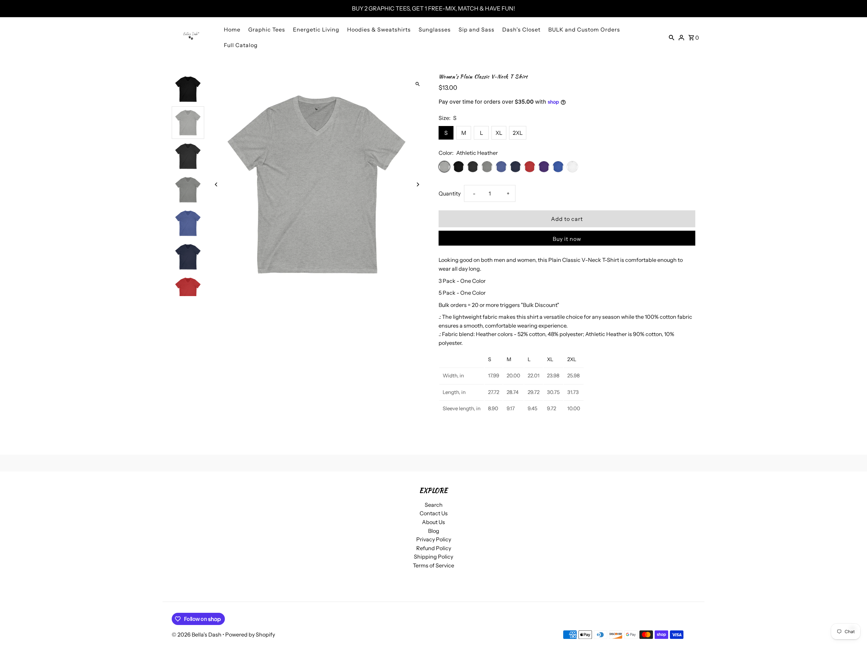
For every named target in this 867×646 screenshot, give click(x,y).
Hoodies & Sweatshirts (379, 29)
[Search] (671, 37)
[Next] (417, 184)
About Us (433, 522)
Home (232, 29)
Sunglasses (435, 29)
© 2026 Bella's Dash (197, 634)
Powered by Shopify (250, 634)
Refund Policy (433, 548)
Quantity (450, 193)
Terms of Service (433, 565)
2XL (518, 132)
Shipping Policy (433, 556)
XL (498, 132)
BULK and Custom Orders (584, 29)
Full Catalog (241, 45)
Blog (433, 530)
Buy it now (567, 238)
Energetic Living (316, 29)
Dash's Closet (521, 29)
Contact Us (434, 513)
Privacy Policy (433, 539)
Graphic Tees (266, 29)
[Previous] (216, 184)
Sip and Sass (476, 29)
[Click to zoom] (417, 83)
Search (434, 504)
